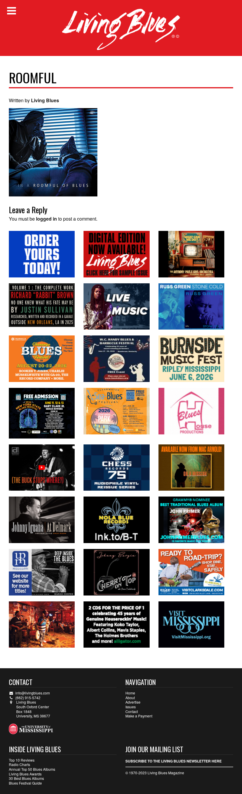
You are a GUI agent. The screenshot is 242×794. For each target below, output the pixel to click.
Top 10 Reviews (22, 759)
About (130, 697)
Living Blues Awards (25, 773)
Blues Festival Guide (25, 782)
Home (130, 692)
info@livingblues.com (32, 692)
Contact (131, 711)
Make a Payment (138, 715)
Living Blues (45, 100)
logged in (46, 218)
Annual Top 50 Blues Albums (32, 769)
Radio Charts (19, 764)
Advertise (132, 701)
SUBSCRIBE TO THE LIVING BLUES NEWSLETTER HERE (173, 761)
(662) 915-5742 (27, 697)
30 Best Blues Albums (26, 778)
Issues (130, 706)
